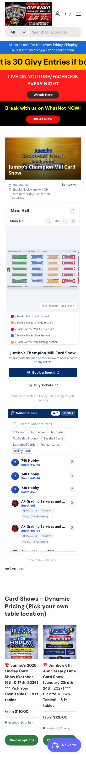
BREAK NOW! (43, 119)
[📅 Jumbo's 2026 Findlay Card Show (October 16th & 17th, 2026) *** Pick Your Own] (21, 642)
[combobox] (43, 32)
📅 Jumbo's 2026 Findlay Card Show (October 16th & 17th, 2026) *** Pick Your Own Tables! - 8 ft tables (21, 682)
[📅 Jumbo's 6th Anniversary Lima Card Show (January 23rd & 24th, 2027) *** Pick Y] (59, 642)
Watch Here (43, 95)
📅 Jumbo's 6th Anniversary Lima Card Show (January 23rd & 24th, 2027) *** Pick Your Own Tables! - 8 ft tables (59, 685)
